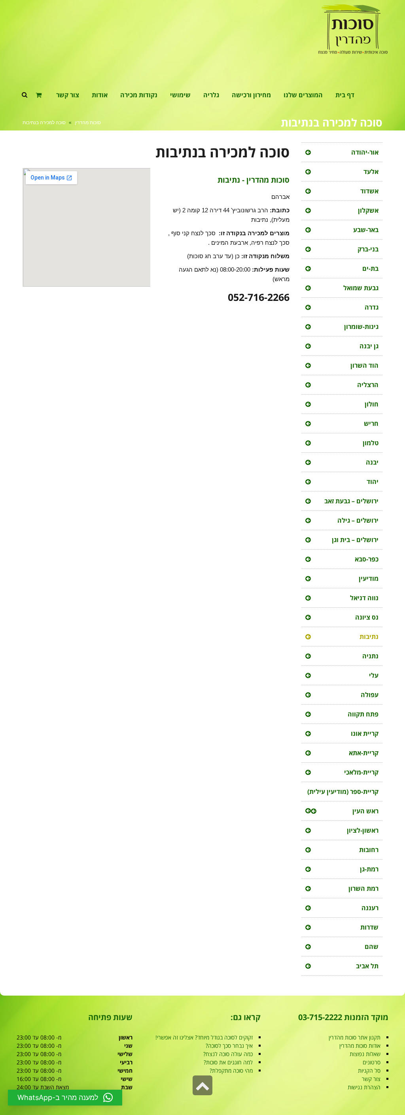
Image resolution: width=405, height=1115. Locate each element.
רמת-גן (369, 869)
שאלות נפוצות (365, 1054)
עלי (374, 675)
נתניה (370, 656)
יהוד (373, 481)
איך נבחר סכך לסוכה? (229, 1045)
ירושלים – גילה (358, 520)
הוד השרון (364, 365)
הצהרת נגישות (364, 1087)
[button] (65, 1098)
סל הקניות (369, 1070)
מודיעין (369, 578)
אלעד (371, 171)
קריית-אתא (364, 752)
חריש (371, 423)
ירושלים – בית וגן (355, 539)
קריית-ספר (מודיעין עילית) (343, 791)
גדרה (372, 307)
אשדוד (369, 191)
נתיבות (369, 636)
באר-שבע (366, 229)
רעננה (370, 907)
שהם (372, 946)
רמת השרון (363, 888)
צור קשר (371, 1079)
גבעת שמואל (361, 287)
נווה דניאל (364, 597)
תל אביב (367, 966)
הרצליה (368, 384)
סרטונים (371, 1062)
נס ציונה (367, 617)
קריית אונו (365, 733)
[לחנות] (39, 95)
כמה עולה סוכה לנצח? (228, 1054)
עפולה (370, 694)
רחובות (369, 849)
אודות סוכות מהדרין (359, 1045)
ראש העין (365, 811)
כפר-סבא (367, 559)
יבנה (372, 462)
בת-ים (370, 268)
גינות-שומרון (361, 326)
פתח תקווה (363, 714)
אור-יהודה (365, 152)
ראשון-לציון (363, 830)
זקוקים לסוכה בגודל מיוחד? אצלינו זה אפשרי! (204, 1037)
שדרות (369, 927)
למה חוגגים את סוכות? (228, 1062)
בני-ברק (368, 249)
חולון (372, 404)
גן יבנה (369, 346)
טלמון (371, 442)
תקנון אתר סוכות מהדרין (354, 1037)
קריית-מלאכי (361, 772)
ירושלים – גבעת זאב (351, 501)
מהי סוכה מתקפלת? (231, 1070)
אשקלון (368, 210)
